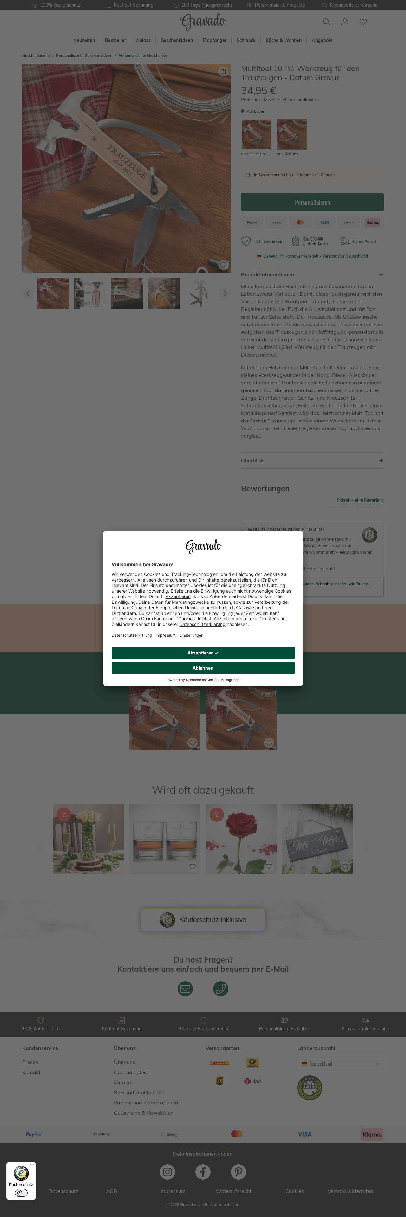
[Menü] (32, 1166)
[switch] (21, 1193)
